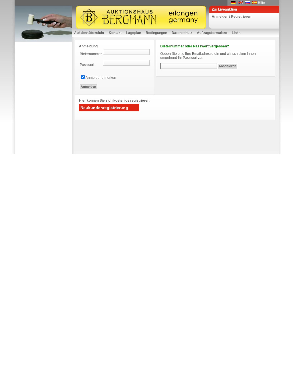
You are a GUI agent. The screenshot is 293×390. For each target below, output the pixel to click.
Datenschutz (182, 33)
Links (236, 33)
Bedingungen (156, 33)
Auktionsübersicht (89, 33)
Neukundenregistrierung (104, 107)
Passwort (87, 65)
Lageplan (133, 33)
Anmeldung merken (101, 78)
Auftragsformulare (212, 33)
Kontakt (115, 33)
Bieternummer (91, 54)
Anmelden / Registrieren (231, 17)
